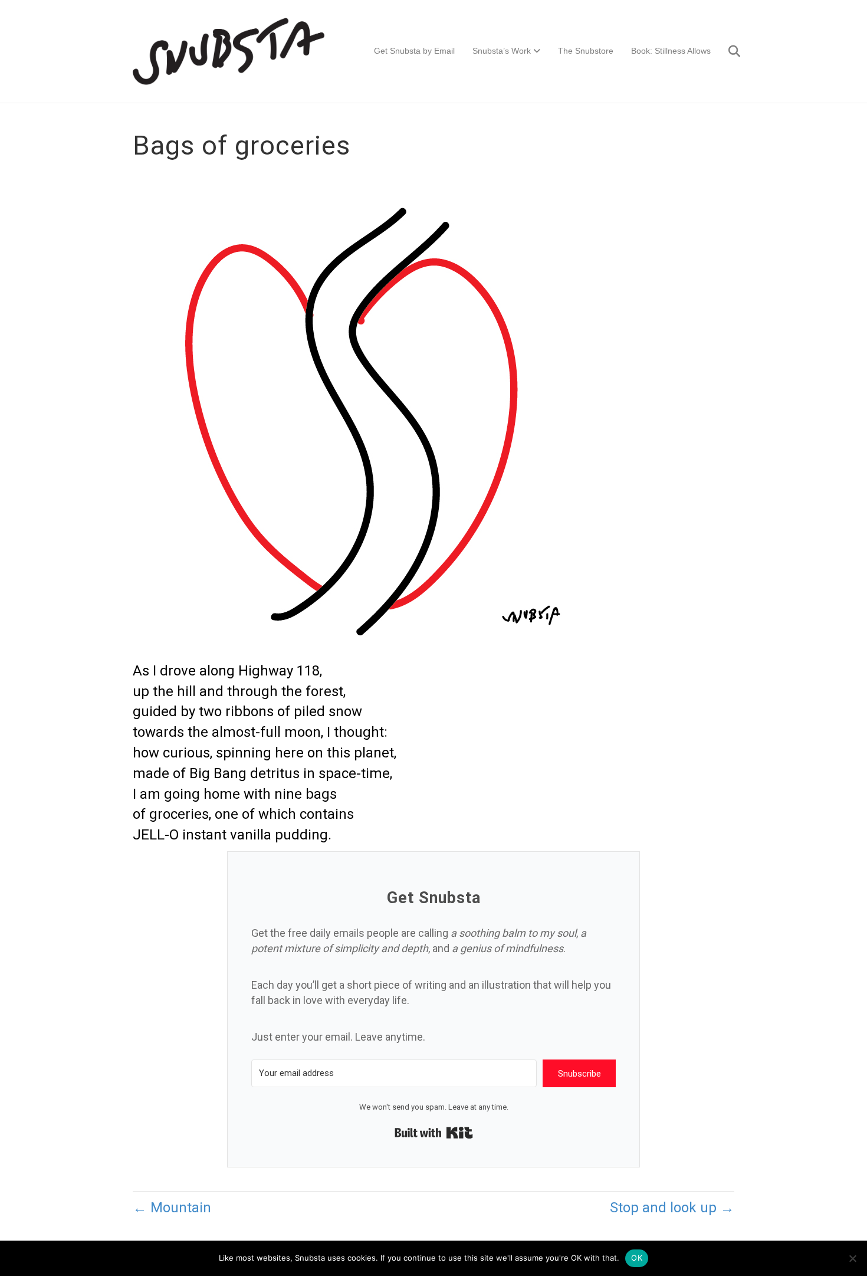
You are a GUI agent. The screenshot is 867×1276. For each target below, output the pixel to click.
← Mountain (172, 1207)
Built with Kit (434, 1132)
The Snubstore (585, 50)
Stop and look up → (672, 1207)
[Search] (727, 51)
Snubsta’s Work (501, 50)
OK (636, 1257)
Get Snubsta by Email (414, 50)
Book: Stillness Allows (671, 50)
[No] (852, 1258)
